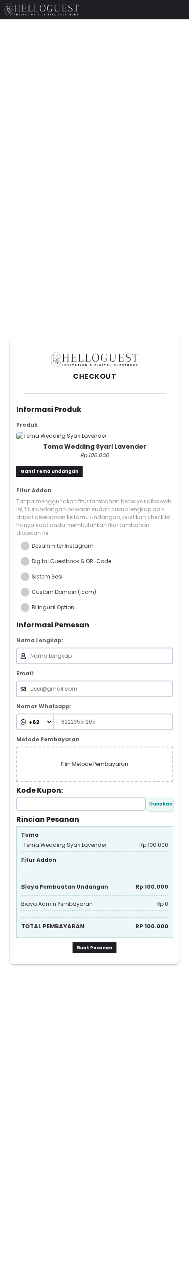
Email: (25, 673)
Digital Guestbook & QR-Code (71, 561)
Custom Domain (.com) (64, 592)
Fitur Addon (33, 490)
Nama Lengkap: (39, 640)
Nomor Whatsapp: (44, 706)
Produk (27, 425)
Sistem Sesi (47, 576)
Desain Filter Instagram (63, 546)
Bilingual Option (53, 607)
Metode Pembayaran (48, 739)
